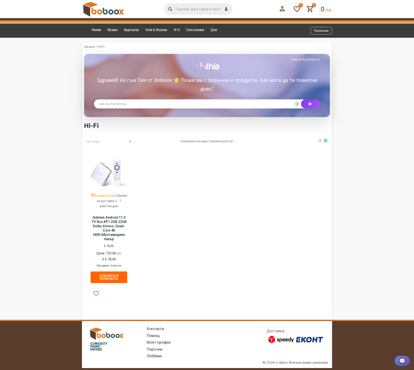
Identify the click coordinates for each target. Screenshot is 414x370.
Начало (89, 47)
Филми (96, 30)
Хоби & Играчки (156, 30)
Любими (154, 356)
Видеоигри (131, 30)
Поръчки (154, 349)
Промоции (321, 30)
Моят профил (159, 342)
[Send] (310, 103)
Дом (214, 30)
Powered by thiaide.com (305, 59)
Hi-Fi (177, 30)
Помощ (153, 335)
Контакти (155, 328)
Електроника (195, 30)
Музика (112, 30)
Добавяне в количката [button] (108, 277)
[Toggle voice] (296, 103)
